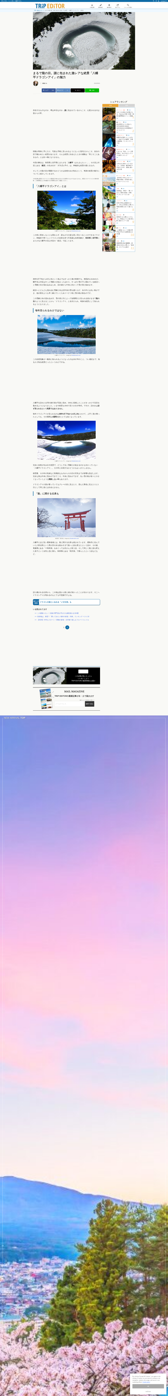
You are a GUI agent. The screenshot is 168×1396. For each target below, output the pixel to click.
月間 (110, 105)
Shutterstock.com (75, 231)
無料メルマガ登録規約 (84, 700)
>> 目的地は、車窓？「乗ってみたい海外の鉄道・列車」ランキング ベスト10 (62, 616)
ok (148, 1386)
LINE (92, 90)
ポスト (79, 90)
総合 (126, 105)
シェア (46, 90)
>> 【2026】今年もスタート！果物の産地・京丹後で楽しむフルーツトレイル (62, 620)
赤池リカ (44, 83)
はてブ (61, 90)
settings (148, 1391)
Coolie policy (146, 1382)
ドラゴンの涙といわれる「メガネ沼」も (55, 602)
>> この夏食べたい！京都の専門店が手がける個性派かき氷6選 (57, 613)
